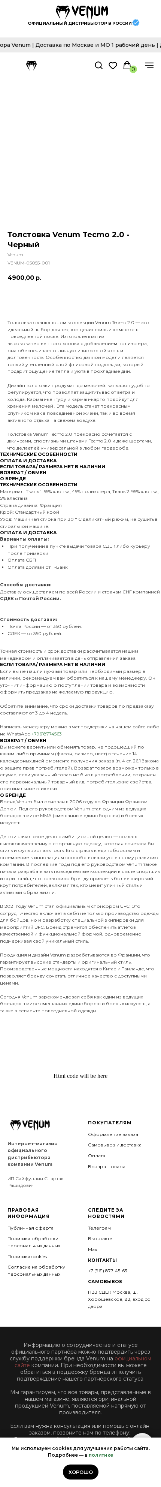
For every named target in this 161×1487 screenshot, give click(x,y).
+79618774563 (46, 734)
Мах (92, 1249)
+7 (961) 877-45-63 (107, 1270)
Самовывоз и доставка (115, 1145)
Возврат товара (106, 1166)
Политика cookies (27, 1256)
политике (101, 1455)
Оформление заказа (113, 1134)
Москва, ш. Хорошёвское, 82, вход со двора (119, 1299)
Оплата (96, 1155)
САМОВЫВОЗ (105, 1281)
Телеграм (99, 1228)
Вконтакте (100, 1238)
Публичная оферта (30, 1228)
